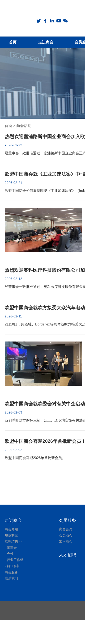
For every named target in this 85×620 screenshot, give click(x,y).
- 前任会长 (12, 566)
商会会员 (65, 529)
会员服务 (67, 520)
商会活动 (23, 126)
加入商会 (65, 541)
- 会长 (9, 554)
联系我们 (11, 578)
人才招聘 (67, 555)
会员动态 (65, 535)
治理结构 (11, 541)
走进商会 (13, 520)
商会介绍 (11, 529)
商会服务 (11, 572)
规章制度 (11, 535)
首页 (8, 126)
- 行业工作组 (14, 560)
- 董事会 (11, 547)
